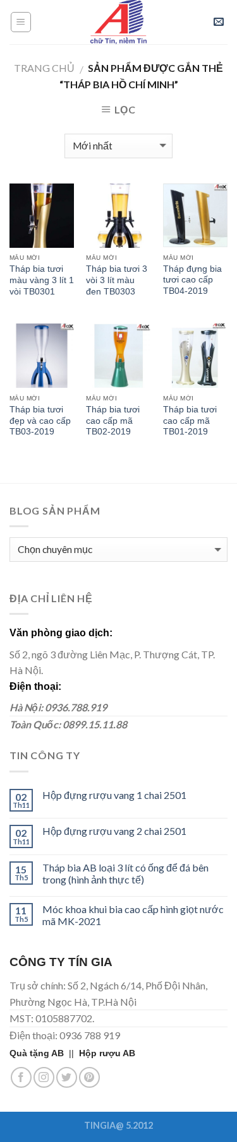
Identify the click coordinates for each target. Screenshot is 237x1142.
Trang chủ (44, 68)
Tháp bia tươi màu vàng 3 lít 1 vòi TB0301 (41, 280)
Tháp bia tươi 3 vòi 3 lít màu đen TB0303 (116, 280)
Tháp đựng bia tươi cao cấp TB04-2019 (192, 280)
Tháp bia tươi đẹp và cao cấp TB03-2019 (40, 420)
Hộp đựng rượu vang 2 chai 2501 (114, 831)
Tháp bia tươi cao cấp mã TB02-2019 (113, 420)
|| (44, 1053)
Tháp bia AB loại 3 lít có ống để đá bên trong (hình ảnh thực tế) (125, 873)
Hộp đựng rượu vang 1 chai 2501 (114, 795)
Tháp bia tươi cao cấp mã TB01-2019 (190, 420)
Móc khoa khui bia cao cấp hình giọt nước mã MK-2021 (133, 915)
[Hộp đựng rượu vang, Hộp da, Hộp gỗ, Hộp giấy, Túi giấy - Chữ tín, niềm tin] (118, 22)
